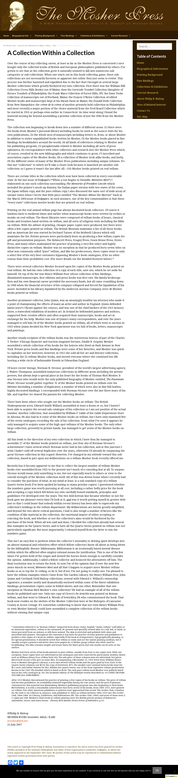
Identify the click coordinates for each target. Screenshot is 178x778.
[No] (174, 771)
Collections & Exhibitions (152, 86)
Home (6, 36)
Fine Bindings (145, 80)
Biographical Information (152, 68)
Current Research (147, 92)
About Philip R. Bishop (150, 98)
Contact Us (143, 110)
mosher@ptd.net (17, 720)
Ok (157, 770)
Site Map (142, 116)
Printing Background (150, 74)
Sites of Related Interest (151, 104)
